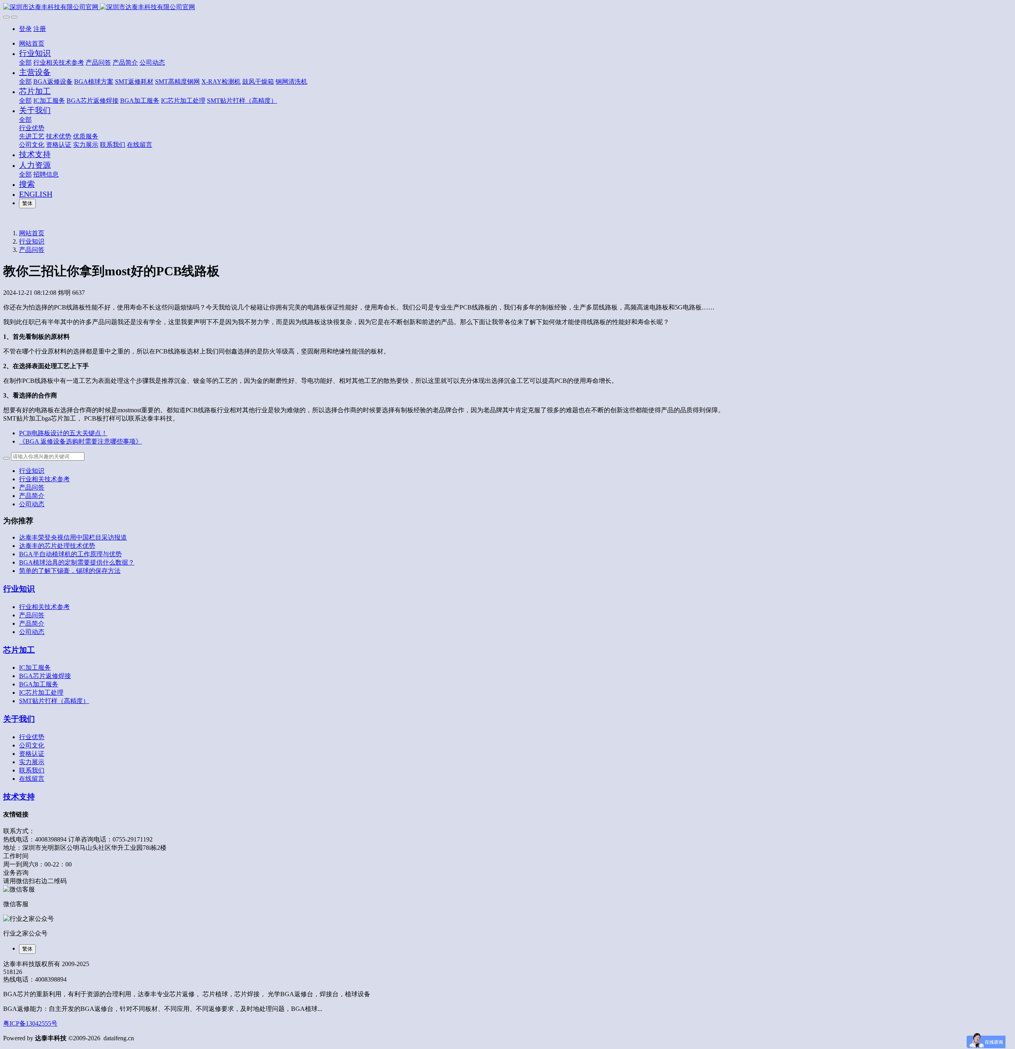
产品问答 (31, 249)
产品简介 (31, 495)
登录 (25, 28)
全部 (25, 62)
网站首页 (31, 43)
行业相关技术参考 (44, 479)
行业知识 (31, 241)
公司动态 (31, 504)
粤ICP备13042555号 (30, 1023)
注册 (39, 28)
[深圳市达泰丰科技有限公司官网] (507, 7)
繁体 (27, 203)
